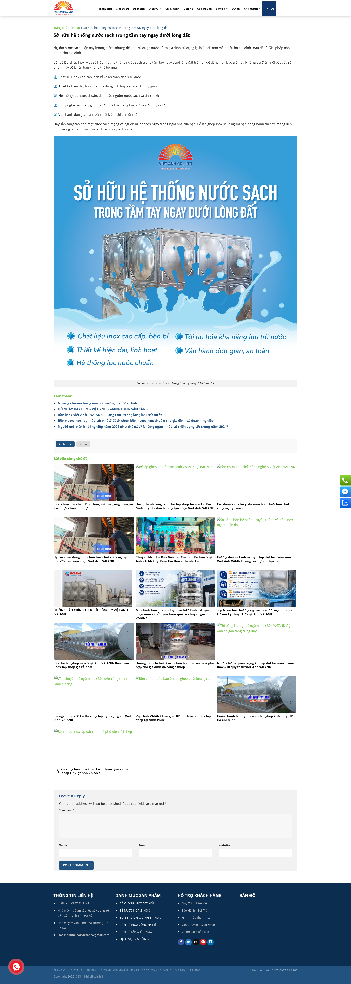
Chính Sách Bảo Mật (195, 932)
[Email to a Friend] (196, 942)
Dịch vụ (154, 8)
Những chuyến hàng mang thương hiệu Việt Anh (97, 403)
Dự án (236, 8)
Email (142, 845)
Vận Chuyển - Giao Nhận (198, 925)
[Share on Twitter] (188, 942)
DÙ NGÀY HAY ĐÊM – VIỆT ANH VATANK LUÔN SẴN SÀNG (103, 409)
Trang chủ (105, 8)
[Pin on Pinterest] (203, 942)
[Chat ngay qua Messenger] (345, 491)
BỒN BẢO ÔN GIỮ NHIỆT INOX (140, 917)
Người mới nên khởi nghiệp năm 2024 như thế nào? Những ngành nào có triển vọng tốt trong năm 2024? (143, 426)
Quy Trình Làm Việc (195, 903)
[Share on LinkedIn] (210, 942)
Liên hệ (188, 8)
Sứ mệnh (139, 8)
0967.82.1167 (80, 903)
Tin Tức (269, 8)
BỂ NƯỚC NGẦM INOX (135, 910)
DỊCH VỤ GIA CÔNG (134, 939)
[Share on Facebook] (181, 942)
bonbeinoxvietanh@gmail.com (88, 935)
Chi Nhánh (172, 8)
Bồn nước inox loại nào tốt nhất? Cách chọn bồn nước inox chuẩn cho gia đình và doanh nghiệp (136, 420)
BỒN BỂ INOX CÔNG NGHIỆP (139, 925)
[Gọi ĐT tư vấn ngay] (345, 480)
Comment (66, 810)
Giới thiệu (122, 8)
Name (63, 845)
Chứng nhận (252, 8)
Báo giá (220, 8)
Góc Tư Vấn (204, 8)
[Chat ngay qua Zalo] (345, 503)
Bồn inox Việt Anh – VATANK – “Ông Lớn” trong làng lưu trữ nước (110, 415)
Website (224, 845)
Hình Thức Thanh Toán (197, 917)
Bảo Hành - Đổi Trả (194, 910)
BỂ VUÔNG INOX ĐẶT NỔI (137, 903)
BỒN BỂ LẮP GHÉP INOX (136, 932)
